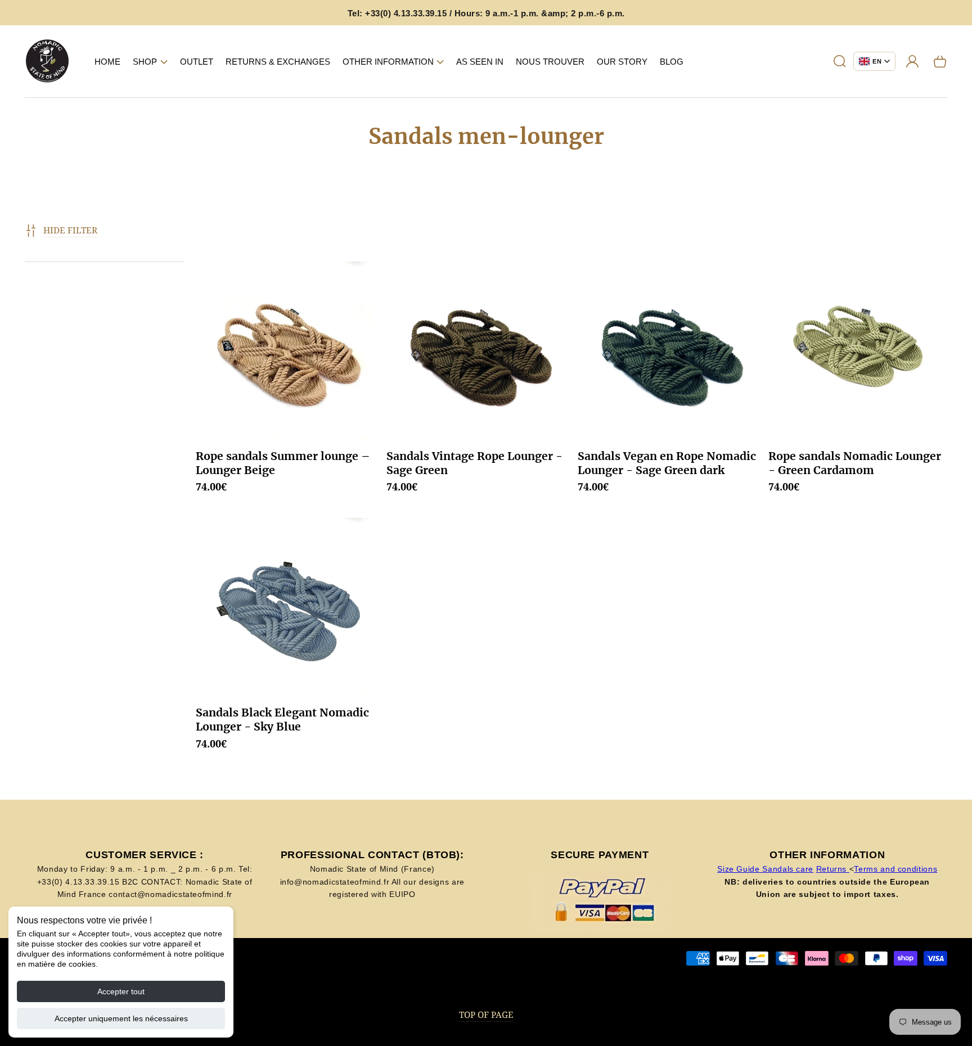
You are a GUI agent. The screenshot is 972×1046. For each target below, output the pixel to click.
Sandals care (787, 868)
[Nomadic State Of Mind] (47, 61)
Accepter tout (121, 991)
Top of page (486, 1014)
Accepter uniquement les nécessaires (121, 1018)
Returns (832, 868)
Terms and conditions (895, 868)
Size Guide (739, 868)
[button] (150, 61)
